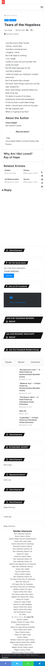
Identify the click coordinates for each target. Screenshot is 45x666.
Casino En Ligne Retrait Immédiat (22, 627)
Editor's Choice (22, 141)
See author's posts (13, 125)
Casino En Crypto (22, 599)
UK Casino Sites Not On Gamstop (22, 579)
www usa (7, 480)
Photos (26, 170)
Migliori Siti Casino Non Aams (22, 597)
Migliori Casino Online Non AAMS (22, 642)
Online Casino (22, 637)
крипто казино (22, 619)
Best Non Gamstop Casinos (22, 566)
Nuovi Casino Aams (22, 632)
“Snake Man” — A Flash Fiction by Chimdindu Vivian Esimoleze (28, 420)
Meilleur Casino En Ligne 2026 (22, 622)
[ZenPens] (22, 7)
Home (8, 15)
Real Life (22, 411)
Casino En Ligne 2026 (22, 635)
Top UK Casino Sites (22, 571)
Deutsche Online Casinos (22, 546)
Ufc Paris (22, 614)
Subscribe (9, 276)
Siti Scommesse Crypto (22, 612)
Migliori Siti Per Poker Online (22, 647)
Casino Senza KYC (22, 624)
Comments (35, 362)
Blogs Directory (9, 507)
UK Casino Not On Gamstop (22, 584)
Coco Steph (8, 30)
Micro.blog (8, 465)
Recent (21, 362)
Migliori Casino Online (22, 650)
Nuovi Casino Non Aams (23, 630)
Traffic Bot (7, 517)
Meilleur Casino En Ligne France (22, 640)
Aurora (26, 179)
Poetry (14, 15)
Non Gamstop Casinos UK (22, 549)
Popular (8, 362)
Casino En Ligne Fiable (22, 556)
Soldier (8, 170)
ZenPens (5, 657)
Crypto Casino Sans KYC (22, 645)
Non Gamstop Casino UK (22, 559)
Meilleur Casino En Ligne (22, 589)
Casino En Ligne (23, 554)
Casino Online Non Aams (22, 592)
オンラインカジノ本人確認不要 (22, 617)
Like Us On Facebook (18, 286)
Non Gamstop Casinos (22, 534)
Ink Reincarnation (12, 179)
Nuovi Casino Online (22, 536)
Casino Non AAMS (22, 569)
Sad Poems (13, 20)
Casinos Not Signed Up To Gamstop (22, 564)
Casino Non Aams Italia (22, 541)
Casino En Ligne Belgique (22, 604)
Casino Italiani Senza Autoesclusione (22, 539)
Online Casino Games (22, 574)
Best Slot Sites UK (22, 582)
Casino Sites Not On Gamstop (22, 544)
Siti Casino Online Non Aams (22, 594)
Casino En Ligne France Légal (23, 652)
